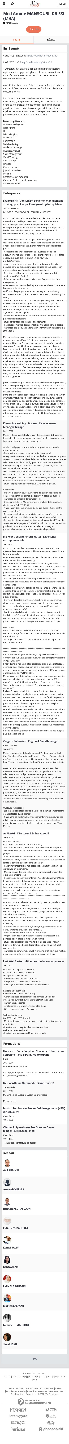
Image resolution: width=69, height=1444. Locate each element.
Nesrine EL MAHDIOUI (16, 1325)
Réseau (51, 39)
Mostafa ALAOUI (13, 1305)
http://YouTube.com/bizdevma (42, 55)
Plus (34, 1358)
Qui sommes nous (15, 1388)
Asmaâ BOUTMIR (13, 1189)
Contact (28, 1388)
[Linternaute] (18, 1416)
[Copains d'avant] (18, 1423)
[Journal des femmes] (18, 1410)
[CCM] (50, 1410)
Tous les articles (17, 1394)
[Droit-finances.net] (50, 1416)
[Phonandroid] (50, 1429)
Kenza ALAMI (11, 1267)
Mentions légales (56, 1391)
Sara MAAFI (10, 1344)
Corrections (31, 1394)
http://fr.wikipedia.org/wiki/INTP (37, 62)
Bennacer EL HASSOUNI (17, 1209)
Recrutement (48, 1388)
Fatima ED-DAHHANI (15, 1228)
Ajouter (35, 29)
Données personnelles (16, 1391)
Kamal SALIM (11, 1247)
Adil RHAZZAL (11, 1170)
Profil (16, 39)
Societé (58, 1388)
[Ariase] (18, 1429)
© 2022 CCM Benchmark (48, 1394)
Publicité (37, 1388)
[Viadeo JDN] (50, 1423)
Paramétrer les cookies (37, 1391)
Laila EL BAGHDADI (14, 1286)
